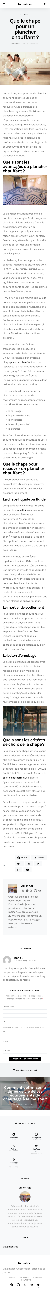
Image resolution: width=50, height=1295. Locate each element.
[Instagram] (18, 1285)
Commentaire (9, 1006)
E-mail (6, 1041)
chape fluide (22, 510)
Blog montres (10, 1246)
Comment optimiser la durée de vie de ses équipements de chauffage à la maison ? (25, 1093)
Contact (24, 1278)
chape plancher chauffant (17, 362)
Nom (5, 1032)
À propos (38, 1278)
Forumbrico (25, 4)
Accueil (11, 1278)
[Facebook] (12, 1285)
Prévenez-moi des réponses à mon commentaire (23, 1027)
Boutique (26, 1280)
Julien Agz (16, 43)
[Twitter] (25, 1285)
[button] (17, 1107)
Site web (6, 1050)
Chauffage (25, 15)
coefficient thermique (15, 777)
